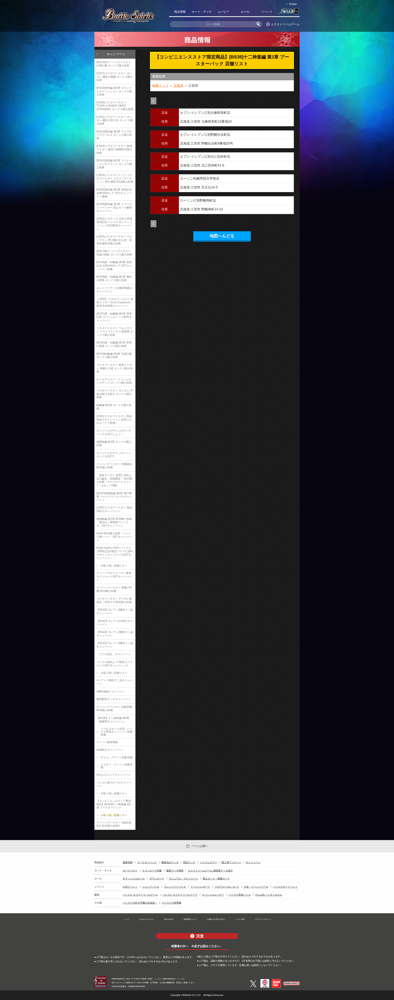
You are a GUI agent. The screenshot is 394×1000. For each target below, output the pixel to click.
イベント (267, 11)
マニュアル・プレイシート (183, 878)
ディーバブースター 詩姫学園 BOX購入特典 (114, 708)
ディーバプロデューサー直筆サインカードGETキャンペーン (113, 576)
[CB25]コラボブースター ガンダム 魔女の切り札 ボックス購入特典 (114, 120)
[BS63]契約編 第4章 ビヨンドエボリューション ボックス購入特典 (114, 91)
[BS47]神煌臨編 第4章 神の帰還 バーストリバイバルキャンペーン (114, 497)
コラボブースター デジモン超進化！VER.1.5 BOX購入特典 (114, 600)
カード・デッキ (202, 11)
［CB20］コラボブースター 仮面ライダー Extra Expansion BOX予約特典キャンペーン (114, 302)
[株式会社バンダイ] (276, 980)
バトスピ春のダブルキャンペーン (113, 784)
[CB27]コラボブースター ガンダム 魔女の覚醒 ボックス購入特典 (114, 77)
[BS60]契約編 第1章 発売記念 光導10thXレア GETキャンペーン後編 (114, 193)
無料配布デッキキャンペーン (113, 699)
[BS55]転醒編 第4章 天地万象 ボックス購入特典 (114, 355)
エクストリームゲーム (285, 24)
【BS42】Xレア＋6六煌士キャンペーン (114, 622)
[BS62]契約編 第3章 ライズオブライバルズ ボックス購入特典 (114, 135)
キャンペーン (116, 54)
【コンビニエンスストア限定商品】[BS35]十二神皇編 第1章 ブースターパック (113, 804)
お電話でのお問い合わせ (216, 919)
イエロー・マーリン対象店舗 (117, 766)
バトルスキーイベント (285, 886)
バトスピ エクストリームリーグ (179, 894)
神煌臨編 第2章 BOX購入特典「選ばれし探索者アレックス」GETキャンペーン (114, 522)
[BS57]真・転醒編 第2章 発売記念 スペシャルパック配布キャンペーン (114, 317)
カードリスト (130, 870)
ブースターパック (147, 862)
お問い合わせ (169, 919)
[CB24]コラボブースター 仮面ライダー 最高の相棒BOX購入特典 (114, 149)
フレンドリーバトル (175, 886)
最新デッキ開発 (174, 870)
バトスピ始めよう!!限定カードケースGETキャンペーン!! (114, 663)
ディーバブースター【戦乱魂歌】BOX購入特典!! (113, 824)
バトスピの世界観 (171, 902)
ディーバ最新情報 (107, 742)
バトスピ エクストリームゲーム (140, 894)
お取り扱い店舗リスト (114, 565)
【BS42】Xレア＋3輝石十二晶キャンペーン (114, 634)
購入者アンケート (231, 862)
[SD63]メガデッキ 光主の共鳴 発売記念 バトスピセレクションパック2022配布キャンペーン (114, 223)
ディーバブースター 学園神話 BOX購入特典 (114, 466)
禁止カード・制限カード (216, 878)
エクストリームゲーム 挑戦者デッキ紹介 (210, 870)
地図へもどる (222, 236)
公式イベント (130, 886)
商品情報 (180, 11)
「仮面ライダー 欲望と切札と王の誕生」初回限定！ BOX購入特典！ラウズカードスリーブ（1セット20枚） (114, 480)
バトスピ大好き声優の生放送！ (140, 902)
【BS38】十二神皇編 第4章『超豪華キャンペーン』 (112, 719)
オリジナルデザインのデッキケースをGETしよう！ (113, 432)
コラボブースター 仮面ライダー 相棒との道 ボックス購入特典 (114, 368)
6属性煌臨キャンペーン (110, 691)
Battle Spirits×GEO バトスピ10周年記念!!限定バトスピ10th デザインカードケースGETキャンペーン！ (114, 553)
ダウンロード (156, 878)
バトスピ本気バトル (240, 894)
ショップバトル (150, 886)
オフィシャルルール (134, 878)
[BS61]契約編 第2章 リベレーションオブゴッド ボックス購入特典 (114, 164)
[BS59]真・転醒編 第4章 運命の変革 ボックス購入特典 (114, 278)
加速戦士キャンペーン (109, 749)
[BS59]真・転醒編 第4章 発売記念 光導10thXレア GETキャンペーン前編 (114, 265)
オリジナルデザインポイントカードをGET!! (113, 455)
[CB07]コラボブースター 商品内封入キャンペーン (114, 509)
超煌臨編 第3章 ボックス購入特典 (114, 443)
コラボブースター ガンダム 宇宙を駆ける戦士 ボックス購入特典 (114, 394)
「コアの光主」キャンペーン (113, 654)
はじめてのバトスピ (146, 919)
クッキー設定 (240, 919)
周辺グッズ (189, 862)
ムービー (223, 11)
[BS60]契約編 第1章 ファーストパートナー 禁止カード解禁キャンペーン (114, 207)
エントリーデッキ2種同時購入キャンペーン (114, 289)
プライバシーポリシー (263, 919)
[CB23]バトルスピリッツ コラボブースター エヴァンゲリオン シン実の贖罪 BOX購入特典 (114, 178)
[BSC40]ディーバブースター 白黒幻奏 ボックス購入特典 (113, 64)
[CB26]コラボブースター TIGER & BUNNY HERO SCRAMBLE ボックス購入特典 (114, 106)
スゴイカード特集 (152, 870)
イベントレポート (200, 886)
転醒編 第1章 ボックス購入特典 (114, 407)
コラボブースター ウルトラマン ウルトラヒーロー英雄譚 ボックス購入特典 (114, 331)
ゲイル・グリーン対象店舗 (117, 757)
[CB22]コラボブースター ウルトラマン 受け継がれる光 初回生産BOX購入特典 (114, 240)
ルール (245, 11)
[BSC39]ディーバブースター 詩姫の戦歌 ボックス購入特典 (114, 253)
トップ (126, 919)
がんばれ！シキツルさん (268, 894)
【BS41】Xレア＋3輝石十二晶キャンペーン (114, 645)
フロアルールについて (227, 886)
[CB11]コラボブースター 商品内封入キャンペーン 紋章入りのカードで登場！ (114, 419)
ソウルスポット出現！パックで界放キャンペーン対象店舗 (117, 731)
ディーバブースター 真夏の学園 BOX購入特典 (114, 589)
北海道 (178, 85)
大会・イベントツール (256, 886)
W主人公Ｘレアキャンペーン (113, 774)
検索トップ (160, 85)
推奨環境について (190, 919)
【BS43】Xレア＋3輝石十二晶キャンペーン (114, 611)
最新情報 (128, 862)
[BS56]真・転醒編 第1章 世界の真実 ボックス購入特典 (114, 344)
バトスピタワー (208, 862)
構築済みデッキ (170, 862)
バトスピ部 (289, 12)
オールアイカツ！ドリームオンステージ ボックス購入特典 (114, 381)
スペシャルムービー (213, 894)
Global (293, 4)
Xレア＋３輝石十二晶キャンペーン (114, 682)
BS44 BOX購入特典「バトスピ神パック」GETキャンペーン (113, 537)
